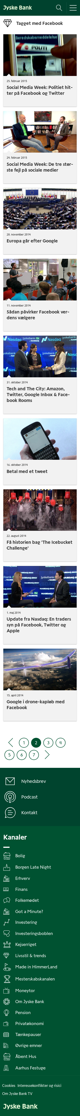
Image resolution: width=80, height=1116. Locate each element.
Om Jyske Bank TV (17, 1093)
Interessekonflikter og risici (39, 1085)
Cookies (8, 1085)
